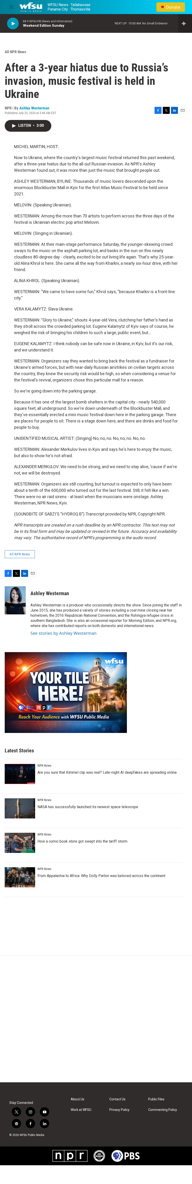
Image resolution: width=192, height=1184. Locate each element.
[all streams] (185, 23)
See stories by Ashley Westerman (63, 633)
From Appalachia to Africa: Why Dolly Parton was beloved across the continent (101, 876)
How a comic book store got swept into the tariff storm (82, 841)
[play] (13, 23)
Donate (173, 7)
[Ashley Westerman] (15, 600)
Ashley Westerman (34, 108)
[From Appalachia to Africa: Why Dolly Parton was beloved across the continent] (20, 877)
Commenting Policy (162, 1110)
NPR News (44, 765)
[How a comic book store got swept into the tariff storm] (20, 843)
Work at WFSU (81, 1110)
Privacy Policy (119, 1110)
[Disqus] (96, 1019)
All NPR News (15, 51)
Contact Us (117, 1099)
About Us (77, 1099)
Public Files (156, 1099)
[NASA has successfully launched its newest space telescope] (20, 808)
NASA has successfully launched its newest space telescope (87, 807)
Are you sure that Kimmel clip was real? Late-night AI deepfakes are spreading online (107, 772)
